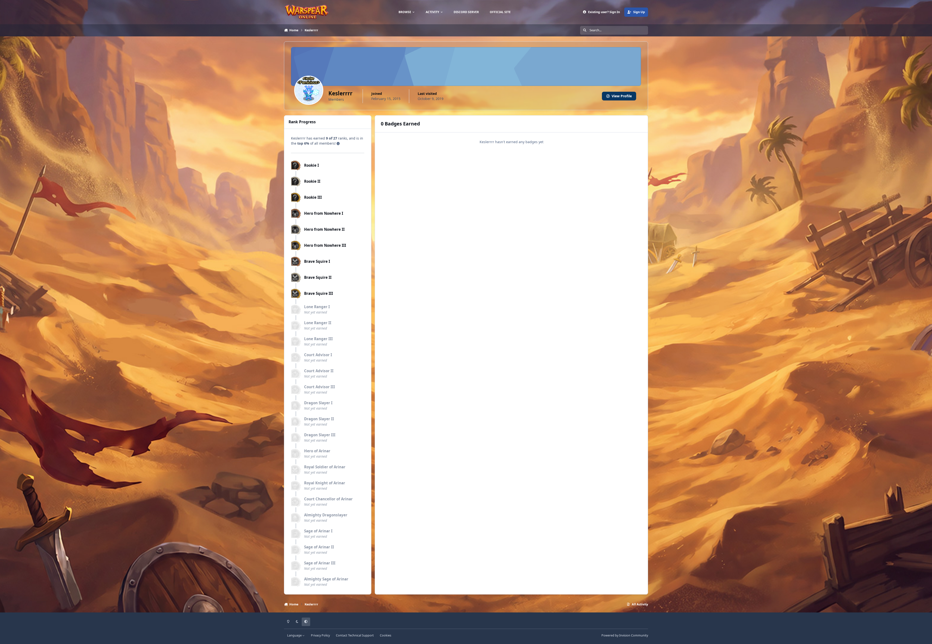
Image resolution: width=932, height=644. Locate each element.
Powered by (624, 635)
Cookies (385, 635)
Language (294, 635)
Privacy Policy (320, 635)
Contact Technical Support (355, 635)
